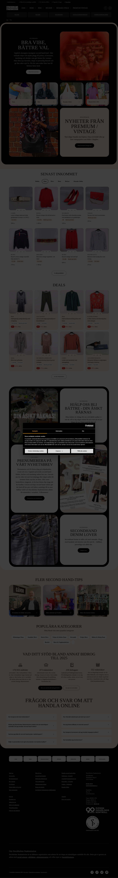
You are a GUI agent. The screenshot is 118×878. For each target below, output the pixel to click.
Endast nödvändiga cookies (36, 451)
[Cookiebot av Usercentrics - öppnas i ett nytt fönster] (86, 426)
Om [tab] (83, 431)
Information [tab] (59, 431)
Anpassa (58, 451)
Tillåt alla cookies (82, 451)
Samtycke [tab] (35, 431)
